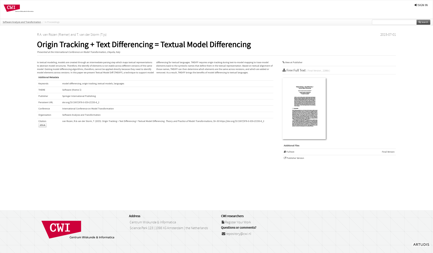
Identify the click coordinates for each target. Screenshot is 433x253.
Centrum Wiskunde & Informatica (153, 222)
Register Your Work (237, 222)
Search (424, 22)
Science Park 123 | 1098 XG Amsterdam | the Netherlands (169, 228)
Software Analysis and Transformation (22, 22)
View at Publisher (293, 62)
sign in (422, 5)
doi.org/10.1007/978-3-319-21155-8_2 (80, 102)
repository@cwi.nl (238, 234)
